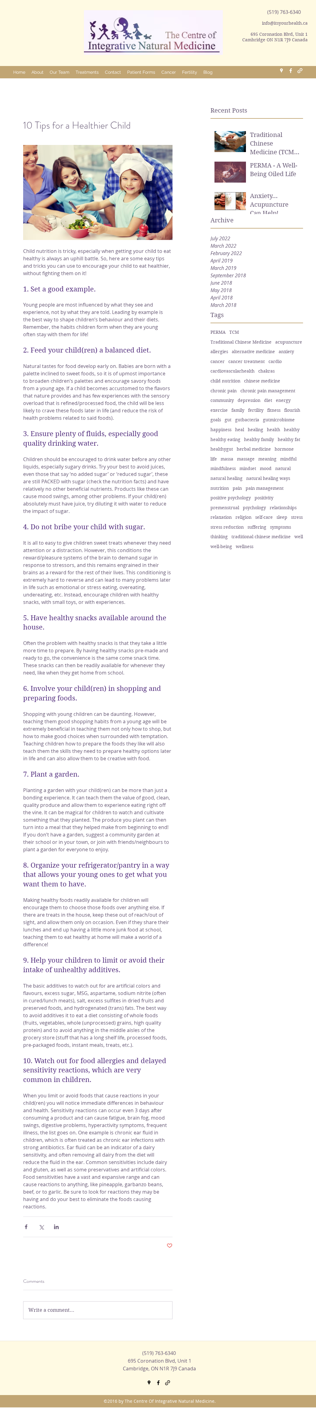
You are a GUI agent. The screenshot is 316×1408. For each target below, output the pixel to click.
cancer (217, 361)
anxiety (286, 351)
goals (215, 420)
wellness (244, 546)
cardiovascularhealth (232, 371)
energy (283, 400)
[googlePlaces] (281, 71)
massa (227, 459)
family (237, 410)
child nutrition (225, 381)
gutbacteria (247, 420)
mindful (288, 459)
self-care (264, 517)
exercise (219, 410)
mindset (247, 468)
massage (246, 459)
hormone (284, 449)
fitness (274, 410)
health (273, 429)
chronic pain (223, 391)
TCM (234, 332)
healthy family (259, 439)
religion (243, 517)
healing (255, 429)
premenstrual (224, 507)
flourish (292, 410)
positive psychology (230, 498)
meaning (267, 459)
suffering (256, 527)
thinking (219, 536)
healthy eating (225, 439)
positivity (264, 498)
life (213, 459)
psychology (254, 507)
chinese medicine (262, 381)
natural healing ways (268, 478)
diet (268, 400)
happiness (220, 429)
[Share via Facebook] (26, 1227)
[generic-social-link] (300, 71)
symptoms (280, 527)
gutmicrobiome (279, 420)
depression (249, 400)
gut (228, 420)
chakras (266, 371)
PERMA (218, 332)
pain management (265, 488)
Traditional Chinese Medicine (241, 342)
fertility (256, 410)
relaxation (221, 517)
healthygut (221, 449)
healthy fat (289, 439)
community (222, 400)
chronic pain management (267, 391)
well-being (221, 546)
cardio (275, 361)
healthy (292, 429)
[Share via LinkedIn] (56, 1227)
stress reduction (227, 527)
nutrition (219, 488)
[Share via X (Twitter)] (41, 1227)
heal (239, 429)
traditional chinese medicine (261, 536)
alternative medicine (253, 351)
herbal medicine (254, 449)
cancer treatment (246, 361)
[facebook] (291, 71)
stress (297, 517)
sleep (281, 517)
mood (266, 468)
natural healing (226, 478)
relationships (283, 507)
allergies (219, 351)
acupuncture (288, 342)
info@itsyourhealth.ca (285, 23)
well (298, 536)
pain (237, 488)
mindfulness (223, 468)
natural (283, 468)
